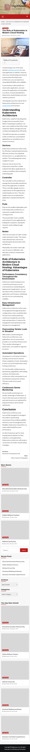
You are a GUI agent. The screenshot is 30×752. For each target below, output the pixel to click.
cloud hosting (6, 106)
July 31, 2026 (14, 517)
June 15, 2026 (14, 738)
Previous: (11, 452)
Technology (5, 28)
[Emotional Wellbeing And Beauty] (15, 697)
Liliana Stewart (7, 35)
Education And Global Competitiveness (13, 574)
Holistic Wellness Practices (10, 515)
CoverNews (13, 749)
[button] (2, 16)
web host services (14, 70)
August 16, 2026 (14, 490)
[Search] (27, 16)
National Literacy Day (9, 541)
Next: (19, 457)
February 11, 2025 (16, 35)
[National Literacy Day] (15, 530)
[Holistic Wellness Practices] (15, 503)
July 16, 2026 (14, 543)
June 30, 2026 (14, 711)
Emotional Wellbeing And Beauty (12, 571)
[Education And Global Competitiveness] (15, 725)
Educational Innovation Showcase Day (14, 489)
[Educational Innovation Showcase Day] (15, 477)
